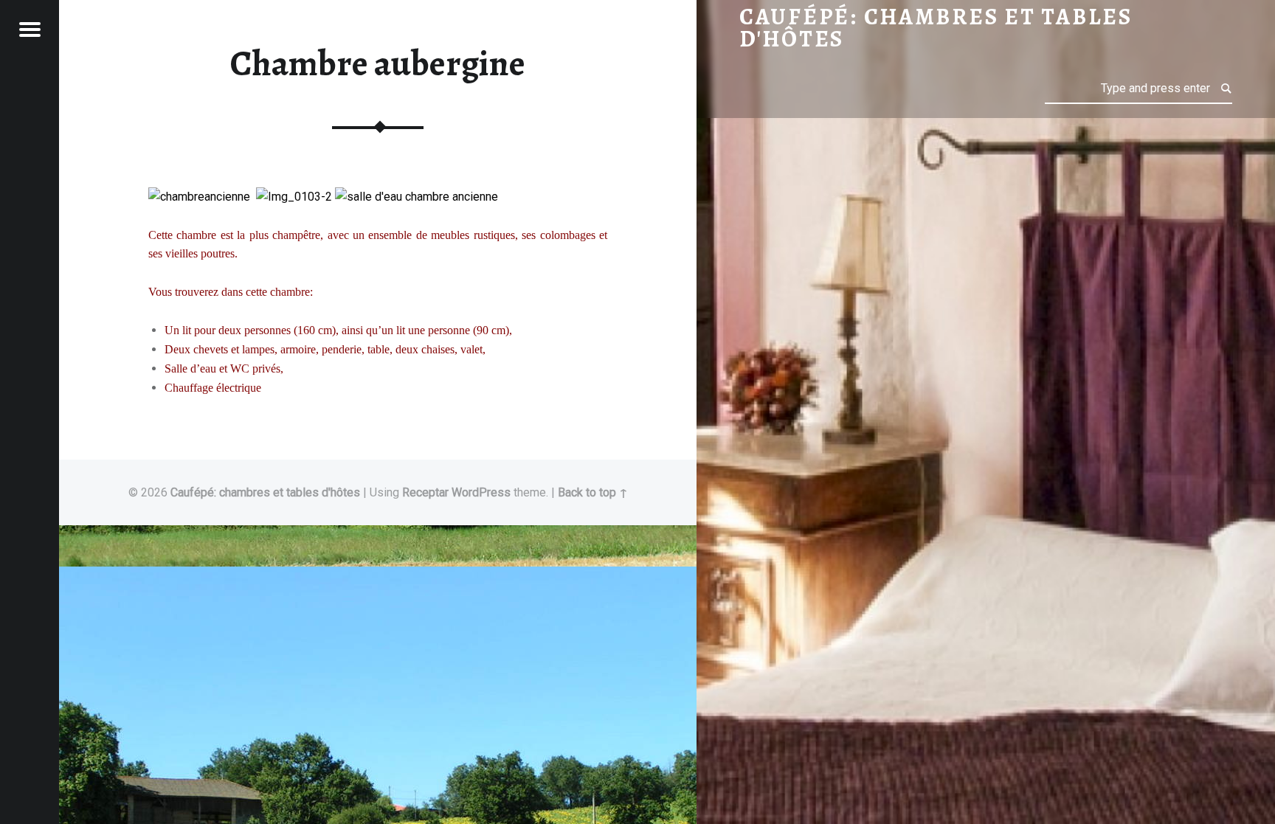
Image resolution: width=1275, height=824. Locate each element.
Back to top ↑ (593, 492)
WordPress (481, 492)
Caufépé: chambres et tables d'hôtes (265, 492)
